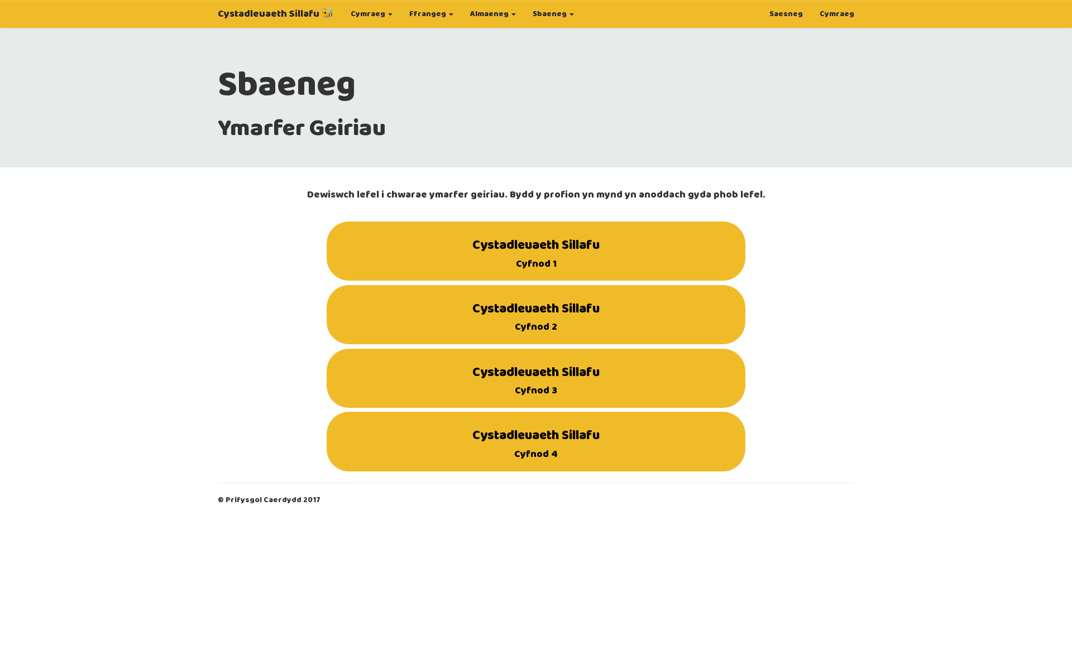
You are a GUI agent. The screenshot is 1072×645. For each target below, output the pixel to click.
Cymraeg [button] (369, 14)
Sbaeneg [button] (550, 14)
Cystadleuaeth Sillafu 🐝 (276, 14)
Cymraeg (837, 14)
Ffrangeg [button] (428, 14)
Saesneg (786, 14)
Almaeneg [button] (490, 14)
